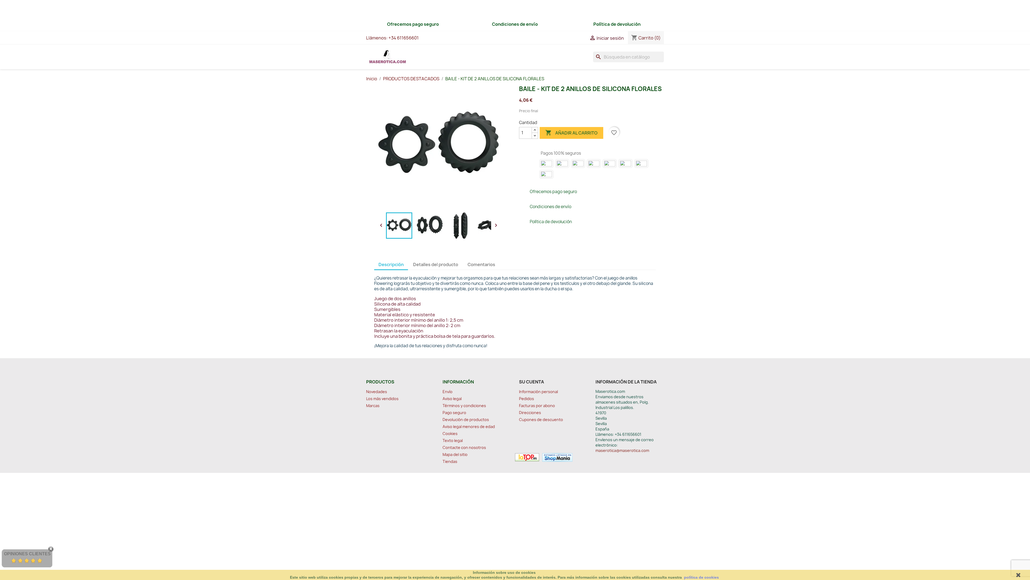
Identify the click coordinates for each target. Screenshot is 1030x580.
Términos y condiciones (464, 405)
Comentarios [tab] (481, 264)
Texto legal (453, 440)
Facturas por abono (537, 405)
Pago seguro (454, 412)
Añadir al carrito (571, 132)
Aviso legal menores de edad (469, 426)
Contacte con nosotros (464, 447)
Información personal (538, 391)
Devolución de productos (466, 419)
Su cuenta (531, 382)
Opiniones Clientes (27, 554)
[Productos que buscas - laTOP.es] (527, 457)
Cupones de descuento (541, 419)
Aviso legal (452, 398)
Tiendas (450, 461)
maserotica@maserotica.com (622, 450)
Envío (448, 391)
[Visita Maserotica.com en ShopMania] (556, 457)
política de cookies (701, 577)
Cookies (450, 433)
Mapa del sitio (455, 454)
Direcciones (530, 412)
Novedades (376, 391)
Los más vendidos (382, 398)
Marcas (373, 405)
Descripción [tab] (391, 264)
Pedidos (526, 398)
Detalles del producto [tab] (435, 264)
